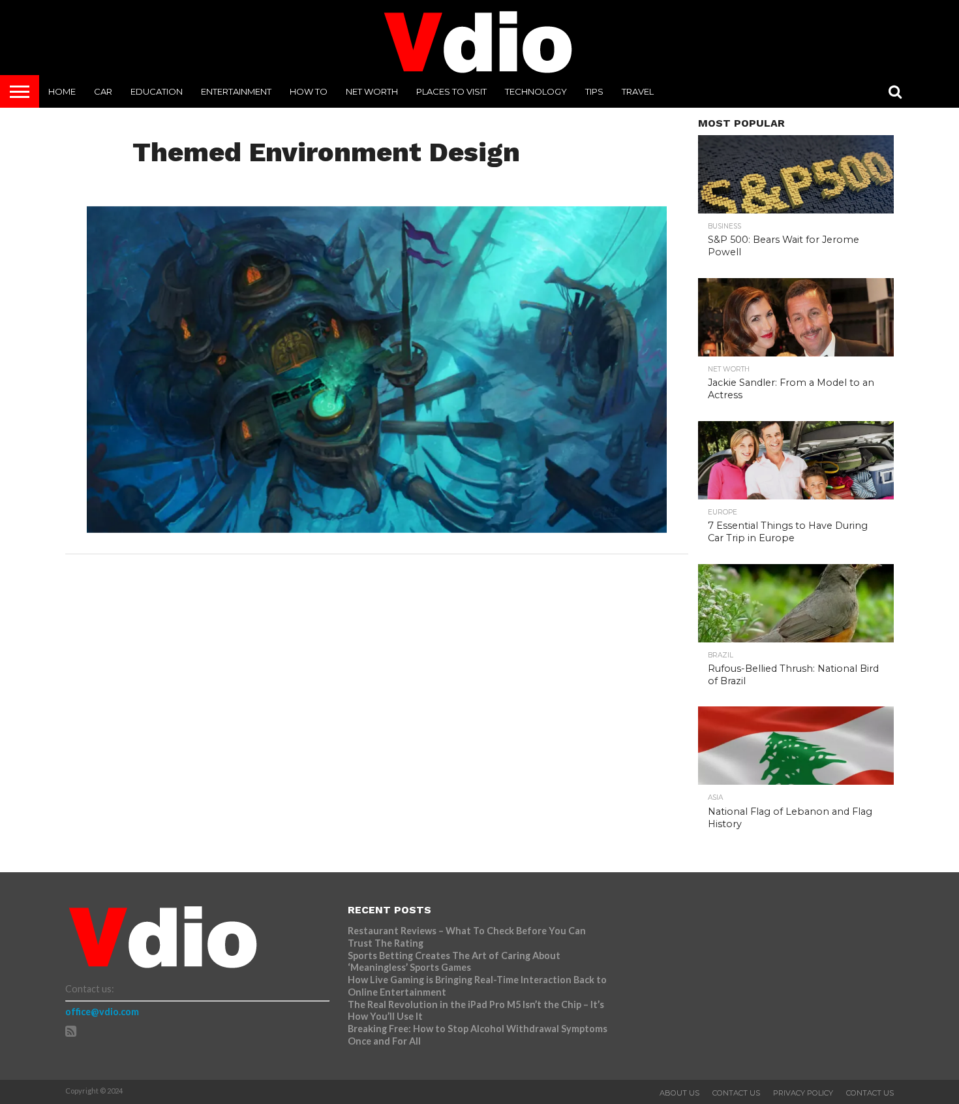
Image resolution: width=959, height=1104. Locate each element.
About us (679, 1092)
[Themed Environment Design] (377, 528)
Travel (638, 91)
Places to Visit (451, 91)
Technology (536, 91)
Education (156, 91)
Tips (594, 91)
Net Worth (372, 91)
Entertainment (236, 91)
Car (103, 91)
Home (62, 91)
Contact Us (736, 1092)
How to (308, 91)
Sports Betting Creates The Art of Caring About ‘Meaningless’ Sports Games (454, 961)
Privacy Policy (803, 1092)
